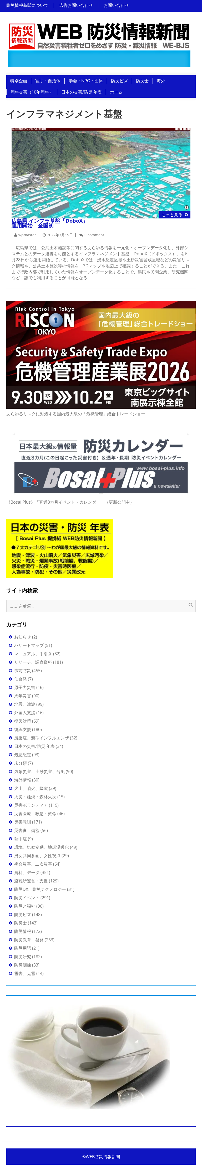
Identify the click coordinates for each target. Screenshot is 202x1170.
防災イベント (26, 898)
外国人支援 (24, 713)
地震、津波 (24, 704)
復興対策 (22, 721)
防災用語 (22, 948)
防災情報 (22, 931)
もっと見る (172, 214)
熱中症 (20, 839)
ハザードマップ (29, 645)
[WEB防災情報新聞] (99, 44)
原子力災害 (24, 687)
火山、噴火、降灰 (31, 788)
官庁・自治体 (47, 81)
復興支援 (22, 729)
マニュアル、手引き (33, 654)
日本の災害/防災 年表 (81, 92)
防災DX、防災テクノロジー (40, 889)
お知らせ (22, 637)
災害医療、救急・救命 (35, 813)
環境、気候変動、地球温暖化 (41, 847)
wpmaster (27, 234)
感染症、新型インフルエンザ (41, 738)
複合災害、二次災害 (33, 864)
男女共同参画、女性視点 (37, 856)
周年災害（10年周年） (32, 92)
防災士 (142, 81)
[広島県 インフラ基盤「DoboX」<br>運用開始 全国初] (101, 173)
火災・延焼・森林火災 (35, 797)
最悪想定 (22, 755)
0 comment (94, 234)
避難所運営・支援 (31, 881)
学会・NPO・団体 (86, 81)
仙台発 (20, 679)
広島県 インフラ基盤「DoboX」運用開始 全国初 (50, 223)
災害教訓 (22, 822)
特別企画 (18, 81)
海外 (161, 81)
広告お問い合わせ (76, 5)
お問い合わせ (116, 5)
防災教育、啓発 (29, 940)
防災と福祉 (24, 906)
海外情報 (22, 780)
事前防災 (22, 670)
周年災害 (22, 696)
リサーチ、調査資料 (33, 662)
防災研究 (22, 956)
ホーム (116, 92)
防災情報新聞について (27, 5)
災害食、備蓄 (26, 830)
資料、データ (26, 872)
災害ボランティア (31, 805)
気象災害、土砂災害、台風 (39, 771)
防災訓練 (22, 965)
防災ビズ (119, 81)
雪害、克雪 (24, 973)
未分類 (20, 763)
